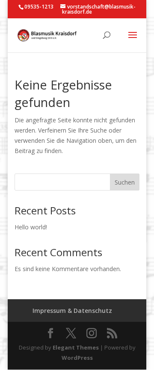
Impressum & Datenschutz (72, 310)
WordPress (77, 357)
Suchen (125, 182)
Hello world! (31, 227)
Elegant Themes (76, 347)
